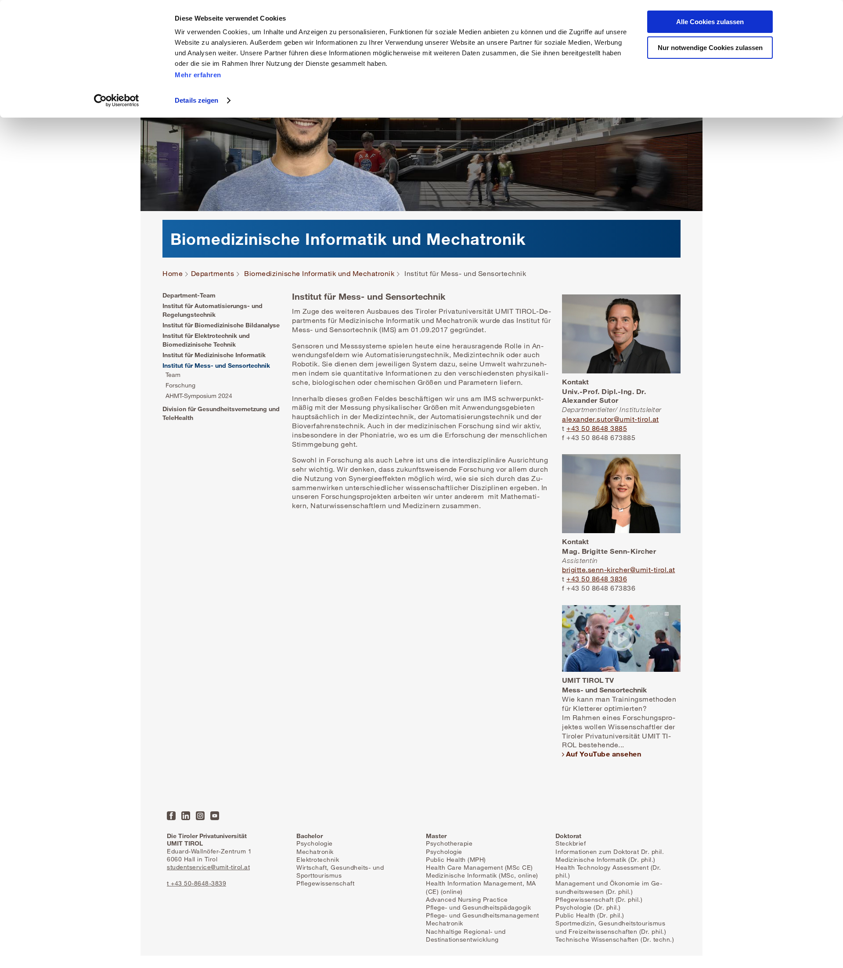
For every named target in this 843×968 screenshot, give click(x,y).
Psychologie (314, 843)
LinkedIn (185, 815)
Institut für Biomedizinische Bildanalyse (221, 325)
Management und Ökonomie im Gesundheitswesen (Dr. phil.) (608, 887)
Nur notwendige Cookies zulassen (710, 47)
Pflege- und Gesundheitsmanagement (482, 915)
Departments (212, 273)
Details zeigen (196, 100)
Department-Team (189, 295)
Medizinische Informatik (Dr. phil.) (605, 859)
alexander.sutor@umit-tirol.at (610, 419)
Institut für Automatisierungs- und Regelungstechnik (212, 310)
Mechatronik (315, 851)
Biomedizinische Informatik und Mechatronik (319, 273)
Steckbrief (570, 843)
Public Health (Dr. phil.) (589, 915)
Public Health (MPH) (456, 859)
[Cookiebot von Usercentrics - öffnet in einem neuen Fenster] (116, 100)
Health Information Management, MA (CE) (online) (481, 887)
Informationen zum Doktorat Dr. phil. (609, 851)
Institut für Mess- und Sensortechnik (216, 365)
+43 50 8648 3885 (596, 428)
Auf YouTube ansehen (603, 753)
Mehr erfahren (198, 75)
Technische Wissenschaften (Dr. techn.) (614, 939)
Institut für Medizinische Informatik (214, 355)
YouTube (214, 815)
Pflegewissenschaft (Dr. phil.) (598, 899)
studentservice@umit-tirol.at (208, 867)
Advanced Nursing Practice (467, 899)
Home (172, 273)
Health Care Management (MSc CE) (479, 867)
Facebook (171, 815)
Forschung (180, 385)
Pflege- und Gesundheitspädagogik (478, 907)
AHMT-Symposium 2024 (199, 395)
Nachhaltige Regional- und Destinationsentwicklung (466, 935)
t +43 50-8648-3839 (196, 883)
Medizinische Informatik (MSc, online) (482, 875)
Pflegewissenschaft (325, 883)
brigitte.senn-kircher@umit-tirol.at (618, 569)
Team (173, 374)
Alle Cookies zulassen (710, 21)
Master (436, 835)
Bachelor (309, 835)
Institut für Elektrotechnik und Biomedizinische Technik (206, 340)
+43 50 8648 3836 (596, 578)
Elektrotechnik (317, 859)
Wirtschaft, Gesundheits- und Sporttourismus (340, 871)
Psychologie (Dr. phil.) (588, 907)
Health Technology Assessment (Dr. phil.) (608, 871)
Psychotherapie (449, 843)
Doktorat (568, 835)
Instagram (200, 815)
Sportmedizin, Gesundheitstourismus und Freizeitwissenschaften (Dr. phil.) (610, 927)
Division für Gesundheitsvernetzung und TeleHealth (221, 413)
